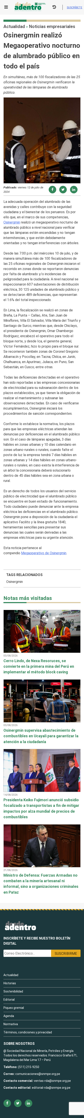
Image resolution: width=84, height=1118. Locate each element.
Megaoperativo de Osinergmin (43, 553)
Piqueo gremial (13, 1007)
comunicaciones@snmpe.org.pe (38, 1074)
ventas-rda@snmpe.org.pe (52, 1080)
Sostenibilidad (13, 991)
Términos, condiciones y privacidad (27, 1032)
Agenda (8, 1016)
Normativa (10, 1024)
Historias (9, 983)
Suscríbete (74, 7)
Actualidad (14, 26)
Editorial (9, 999)
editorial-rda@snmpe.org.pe (51, 1087)
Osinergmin (11, 222)
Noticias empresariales (52, 26)
